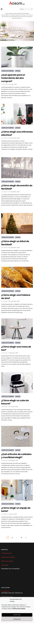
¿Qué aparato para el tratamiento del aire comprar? (13, 78)
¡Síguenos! (6, 591)
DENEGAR (17, 619)
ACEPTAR (17, 615)
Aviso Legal (4, 565)
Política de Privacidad (8, 557)
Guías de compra (8, 70)
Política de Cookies (7, 561)
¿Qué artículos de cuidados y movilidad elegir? (16, 456)
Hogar (18, 70)
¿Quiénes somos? (6, 553)
